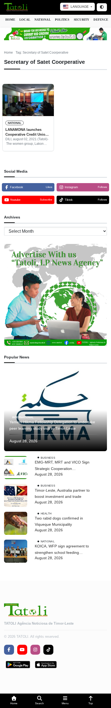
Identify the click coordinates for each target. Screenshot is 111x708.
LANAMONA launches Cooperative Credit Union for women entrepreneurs (26, 132)
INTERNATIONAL (23, 417)
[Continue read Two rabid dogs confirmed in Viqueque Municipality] (15, 523)
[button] (13, 701)
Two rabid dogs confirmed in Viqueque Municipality (59, 521)
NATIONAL (42, 19)
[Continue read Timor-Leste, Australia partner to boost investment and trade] (15, 495)
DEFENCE (100, 19)
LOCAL (24, 19)
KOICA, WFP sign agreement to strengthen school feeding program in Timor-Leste (62, 550)
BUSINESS (48, 457)
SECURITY (81, 19)
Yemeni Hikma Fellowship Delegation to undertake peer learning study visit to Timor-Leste (52, 425)
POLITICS (62, 19)
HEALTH (46, 513)
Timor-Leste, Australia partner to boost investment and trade (62, 493)
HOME (10, 19)
